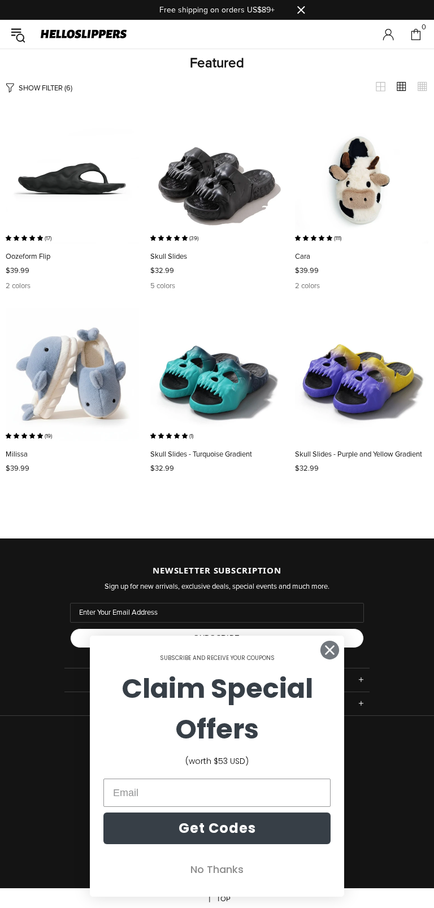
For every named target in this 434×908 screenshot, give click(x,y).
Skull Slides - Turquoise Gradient (201, 454)
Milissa (17, 454)
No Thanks (217, 869)
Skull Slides (168, 256)
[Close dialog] (330, 650)
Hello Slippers (83, 34)
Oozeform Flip (28, 256)
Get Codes (217, 828)
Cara (302, 256)
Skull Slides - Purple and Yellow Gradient (358, 454)
